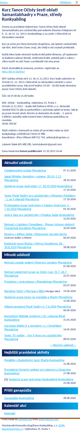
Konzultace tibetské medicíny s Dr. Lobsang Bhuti (34, 316)
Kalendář (10, 413)
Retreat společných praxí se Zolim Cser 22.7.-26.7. (35, 272)
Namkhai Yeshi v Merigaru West (24, 291)
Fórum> (4, 2)
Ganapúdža (11, 398)
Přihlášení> (66, 2)
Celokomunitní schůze (17, 170)
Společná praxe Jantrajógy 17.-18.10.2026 (30, 186)
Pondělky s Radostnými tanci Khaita (26, 360)
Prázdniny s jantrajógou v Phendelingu (28, 281)
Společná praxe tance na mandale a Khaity (31, 297)
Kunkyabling (64, 186)
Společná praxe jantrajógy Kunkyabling (33, 379)
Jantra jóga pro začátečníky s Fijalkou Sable (31, 215)
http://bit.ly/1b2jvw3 (13, 71)
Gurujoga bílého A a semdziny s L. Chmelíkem (33, 326)
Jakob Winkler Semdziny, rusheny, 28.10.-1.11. (33, 176)
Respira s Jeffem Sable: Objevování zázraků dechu (35, 234)
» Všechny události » (63, 345)
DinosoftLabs (25, 419)
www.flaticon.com (48, 419)
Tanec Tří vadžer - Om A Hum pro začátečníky (33, 335)
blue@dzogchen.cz (12, 429)
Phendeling (39, 170)
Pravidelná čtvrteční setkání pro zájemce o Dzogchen (37, 369)
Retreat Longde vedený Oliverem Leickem (30, 262)
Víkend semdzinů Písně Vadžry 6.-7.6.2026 (30, 306)
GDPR (61, 425)
